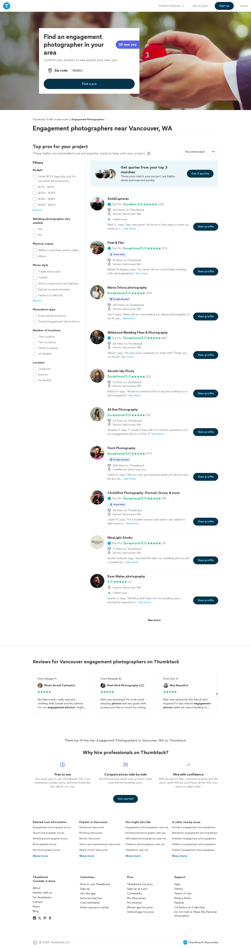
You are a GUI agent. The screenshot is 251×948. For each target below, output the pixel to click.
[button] (114, 204)
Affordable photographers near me (146, 838)
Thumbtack (39, 119)
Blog (36, 911)
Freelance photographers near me (145, 844)
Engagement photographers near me (147, 827)
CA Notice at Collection (189, 907)
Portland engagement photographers (193, 827)
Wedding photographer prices (50, 838)
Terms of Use (182, 893)
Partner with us (42, 892)
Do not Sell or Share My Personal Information (195, 914)
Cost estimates (90, 902)
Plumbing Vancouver (90, 832)
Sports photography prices (48, 832)
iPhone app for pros (140, 907)
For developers (42, 897)
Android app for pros (140, 912)
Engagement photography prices (52, 827)
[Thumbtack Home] (6, 6)
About (37, 888)
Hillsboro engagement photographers (194, 844)
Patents (179, 902)
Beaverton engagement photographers (194, 832)
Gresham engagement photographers (194, 838)
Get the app (88, 893)
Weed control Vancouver (93, 850)
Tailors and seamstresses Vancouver (99, 844)
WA (51, 119)
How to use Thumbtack (95, 884)
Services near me (91, 898)
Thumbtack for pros (140, 884)
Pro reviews (134, 902)
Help (177, 884)
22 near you (127, 44)
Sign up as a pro (137, 888)
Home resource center (94, 907)
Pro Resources (136, 898)
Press (36, 906)
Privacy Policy (182, 898)
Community (134, 893)
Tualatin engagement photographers (193, 850)
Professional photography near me (145, 832)
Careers (38, 902)
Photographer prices (44, 844)
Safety (178, 888)
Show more (40, 856)
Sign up (85, 888)
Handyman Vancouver (91, 827)
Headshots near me (137, 850)
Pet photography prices (46, 850)
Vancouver (62, 119)
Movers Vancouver (89, 838)
